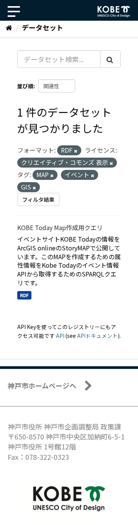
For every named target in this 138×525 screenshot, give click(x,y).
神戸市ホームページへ (42, 385)
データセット (42, 27)
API (60, 335)
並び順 (25, 86)
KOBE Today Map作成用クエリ (60, 227)
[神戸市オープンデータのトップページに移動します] (113, 11)
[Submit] (110, 59)
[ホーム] (9, 27)
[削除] (75, 151)
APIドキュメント (97, 335)
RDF (24, 295)
